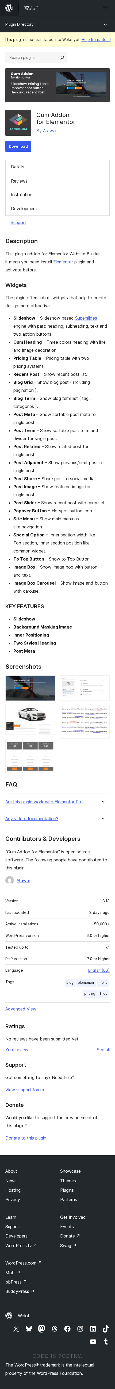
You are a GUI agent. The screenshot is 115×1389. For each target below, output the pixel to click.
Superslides (86, 318)
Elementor (63, 261)
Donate (70, 1236)
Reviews (19, 181)
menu (103, 983)
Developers (16, 1236)
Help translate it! (96, 39)
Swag (68, 1245)
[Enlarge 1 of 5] (48, 682)
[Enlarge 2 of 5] (48, 712)
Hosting (13, 1190)
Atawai (49, 130)
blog (70, 983)
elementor (86, 983)
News (11, 1180)
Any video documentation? (31, 818)
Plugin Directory (19, 24)
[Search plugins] (62, 57)
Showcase (70, 1171)
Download (18, 146)
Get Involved (73, 1217)
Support (18, 222)
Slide (103, 993)
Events (67, 1226)
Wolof (23, 1315)
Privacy (12, 1199)
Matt (12, 1272)
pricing (89, 993)
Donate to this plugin (25, 1138)
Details (17, 166)
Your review (16, 1049)
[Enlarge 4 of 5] (102, 682)
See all (103, 1049)
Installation (21, 194)
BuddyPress (19, 1291)
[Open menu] (106, 8)
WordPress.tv (21, 1245)
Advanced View (20, 1009)
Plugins (67, 1190)
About (11, 1171)
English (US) (99, 970)
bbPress (16, 1282)
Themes (68, 1180)
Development (24, 208)
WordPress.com (23, 1263)
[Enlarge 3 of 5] (48, 746)
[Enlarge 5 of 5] (102, 712)
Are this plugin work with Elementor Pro (44, 801)
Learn (10, 1217)
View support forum (24, 1089)
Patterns (68, 1199)
